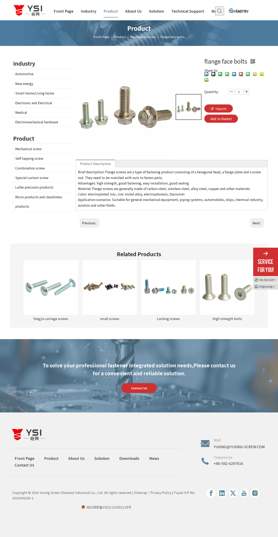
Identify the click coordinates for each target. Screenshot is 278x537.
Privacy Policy (160, 492)
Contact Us (139, 388)
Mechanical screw (28, 148)
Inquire (221, 108)
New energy (24, 83)
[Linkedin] (222, 493)
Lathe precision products (34, 187)
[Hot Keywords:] (219, 11)
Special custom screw (31, 177)
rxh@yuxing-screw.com (268, 286)
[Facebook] (211, 493)
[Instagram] (255, 493)
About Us (76, 458)
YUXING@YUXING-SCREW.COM (239, 446)
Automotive (24, 73)
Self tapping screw (29, 158)
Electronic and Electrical (33, 102)
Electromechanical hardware (36, 121)
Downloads (129, 458)
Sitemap (140, 492)
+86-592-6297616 (268, 279)
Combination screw (30, 168)
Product (51, 458)
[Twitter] (233, 493)
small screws (109, 318)
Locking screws (168, 318)
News (154, 458)
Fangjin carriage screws (50, 318)
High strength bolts (227, 318)
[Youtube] (244, 493)
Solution (101, 458)
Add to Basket (221, 118)
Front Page (24, 458)
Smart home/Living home (34, 93)
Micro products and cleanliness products (38, 201)
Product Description (95, 163)
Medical (21, 112)
